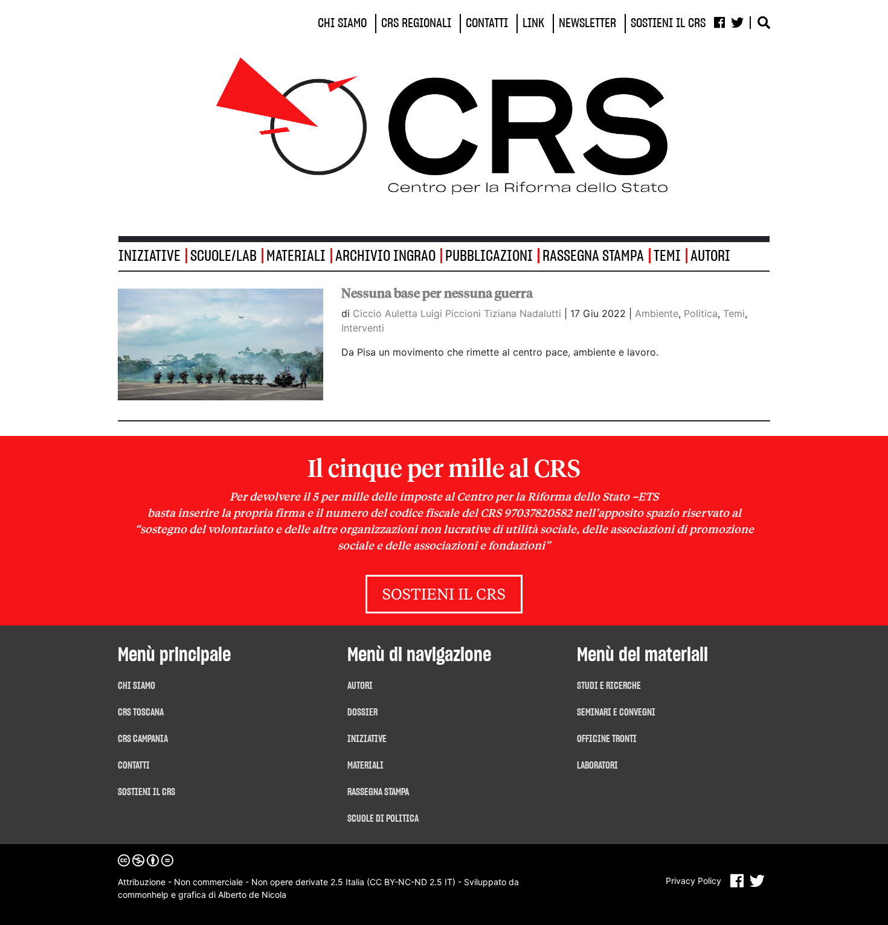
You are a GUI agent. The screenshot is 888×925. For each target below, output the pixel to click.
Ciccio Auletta (386, 313)
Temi (667, 256)
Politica (701, 313)
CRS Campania (143, 739)
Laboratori (597, 765)
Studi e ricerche (609, 686)
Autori (710, 256)
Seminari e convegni (616, 712)
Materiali (296, 256)
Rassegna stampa (593, 256)
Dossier (362, 712)
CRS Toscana (141, 712)
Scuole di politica (383, 819)
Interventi (362, 328)
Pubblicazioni (489, 256)
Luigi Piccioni (452, 313)
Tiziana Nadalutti (524, 313)
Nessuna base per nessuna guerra (437, 293)
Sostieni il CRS (444, 595)
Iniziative (367, 739)
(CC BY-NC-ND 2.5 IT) (411, 882)
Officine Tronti (607, 739)
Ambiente (656, 313)
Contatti (134, 765)
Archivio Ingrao (385, 256)
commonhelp (143, 894)
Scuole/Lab (223, 256)
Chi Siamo (136, 686)
